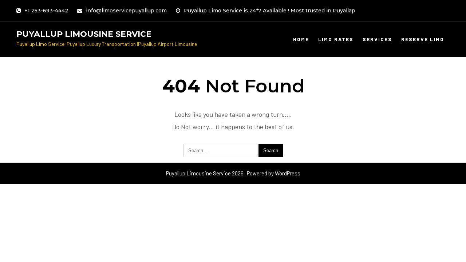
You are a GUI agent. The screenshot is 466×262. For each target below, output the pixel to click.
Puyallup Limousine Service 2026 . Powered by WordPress (233, 173)
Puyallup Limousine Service (83, 34)
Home (301, 39)
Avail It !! (293, 12)
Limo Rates (336, 39)
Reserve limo (422, 39)
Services (377, 39)
